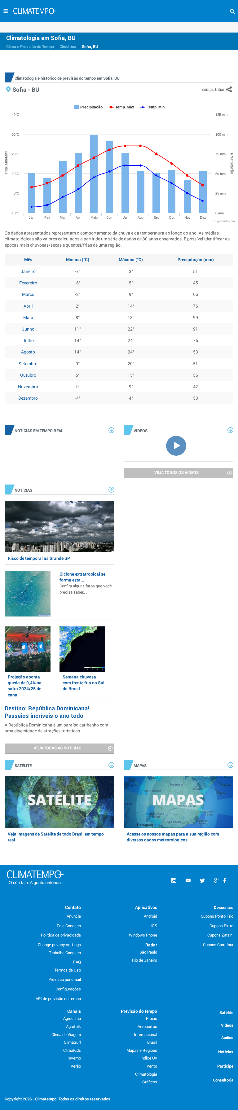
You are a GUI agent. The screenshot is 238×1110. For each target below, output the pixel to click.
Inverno (74, 1057)
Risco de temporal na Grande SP (39, 558)
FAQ (77, 961)
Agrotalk (73, 1026)
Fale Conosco (69, 925)
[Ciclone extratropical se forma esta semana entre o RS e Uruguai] (28, 594)
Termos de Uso (67, 969)
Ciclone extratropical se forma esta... (86, 582)
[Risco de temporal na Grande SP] (59, 526)
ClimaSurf (72, 1042)
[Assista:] (178, 445)
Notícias (225, 1051)
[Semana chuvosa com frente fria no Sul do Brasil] (82, 649)
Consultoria (223, 1079)
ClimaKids (72, 1050)
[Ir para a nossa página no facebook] (224, 880)
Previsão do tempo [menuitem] (139, 1011)
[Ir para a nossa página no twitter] (202, 880)
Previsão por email (64, 979)
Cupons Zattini (220, 934)
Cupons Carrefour (218, 944)
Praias (151, 1018)
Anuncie (74, 916)
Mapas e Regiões (141, 1050)
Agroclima (72, 1018)
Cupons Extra (221, 925)
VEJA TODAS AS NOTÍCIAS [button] (57, 747)
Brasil (152, 1042)
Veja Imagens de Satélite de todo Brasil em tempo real (56, 837)
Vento (152, 1066)
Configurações (68, 988)
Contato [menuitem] (73, 907)
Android (150, 916)
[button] (232, 11)
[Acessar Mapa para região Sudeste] (178, 801)
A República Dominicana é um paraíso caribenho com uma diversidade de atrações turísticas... (56, 728)
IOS (154, 925)
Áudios (227, 1037)
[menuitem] (224, 880)
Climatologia (146, 1074)
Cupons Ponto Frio (217, 916)
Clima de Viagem (66, 1034)
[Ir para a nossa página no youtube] (188, 880)
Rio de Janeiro (144, 960)
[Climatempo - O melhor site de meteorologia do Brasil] (34, 12)
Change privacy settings (59, 944)
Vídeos (227, 1025)
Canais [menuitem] (74, 1011)
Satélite (226, 1012)
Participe (225, 1066)
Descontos (223, 907)
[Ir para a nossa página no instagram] (173, 880)
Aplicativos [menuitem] (146, 907)
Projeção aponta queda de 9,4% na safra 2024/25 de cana (25, 686)
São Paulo (148, 952)
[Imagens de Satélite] (59, 801)
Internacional (145, 1034)
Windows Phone (143, 934)
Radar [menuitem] (151, 945)
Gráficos (149, 1081)
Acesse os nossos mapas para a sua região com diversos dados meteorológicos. (173, 837)
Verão (76, 1066)
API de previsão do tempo (58, 998)
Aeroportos (147, 1026)
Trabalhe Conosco (65, 952)
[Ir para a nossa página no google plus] (216, 880)
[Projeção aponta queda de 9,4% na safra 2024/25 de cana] (28, 649)
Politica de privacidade (61, 934)
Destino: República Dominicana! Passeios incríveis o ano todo (47, 711)
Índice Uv (148, 1057)
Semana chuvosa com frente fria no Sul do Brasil (83, 682)
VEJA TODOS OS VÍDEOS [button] (176, 472)
